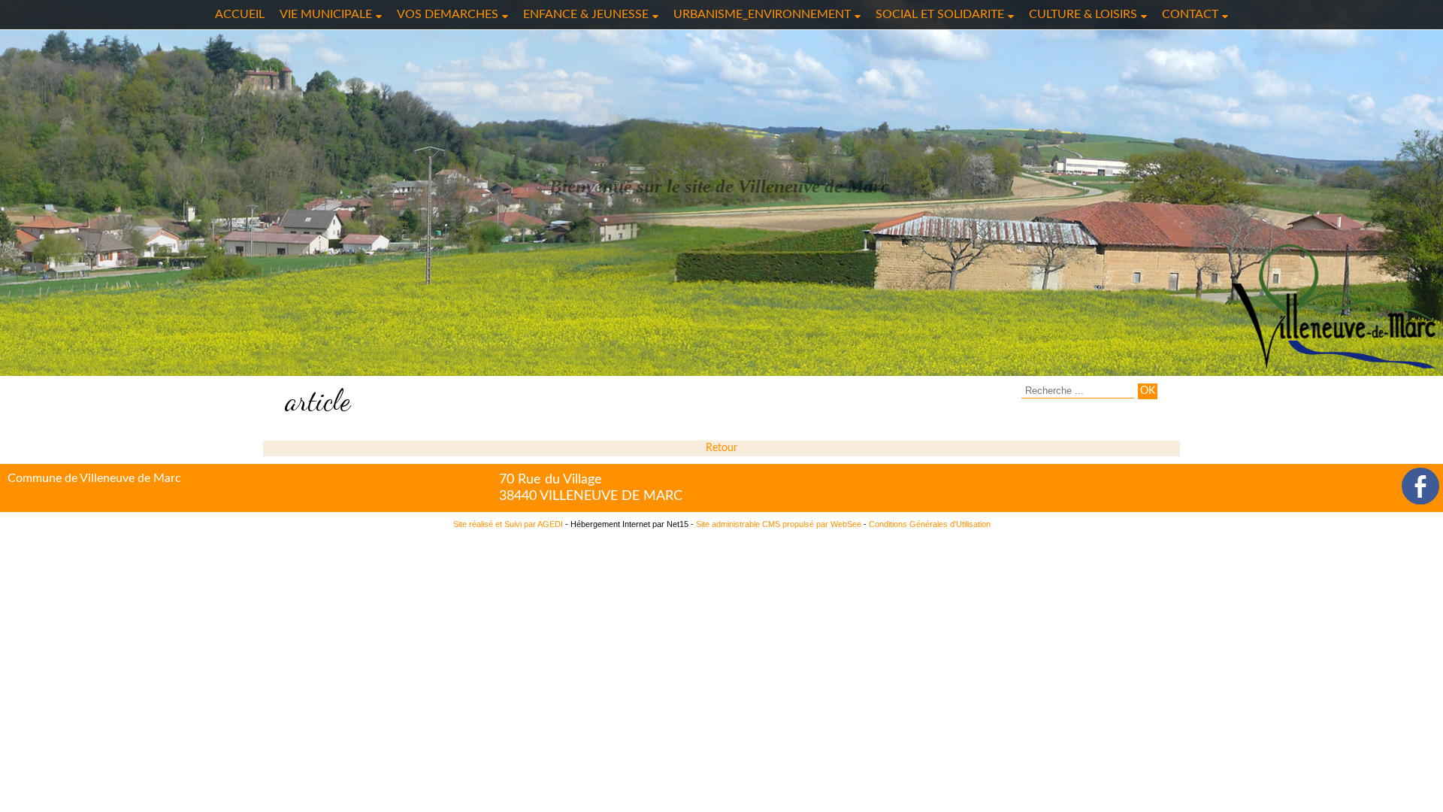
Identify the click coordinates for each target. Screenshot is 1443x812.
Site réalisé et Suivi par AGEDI (508, 524)
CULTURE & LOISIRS (1083, 14)
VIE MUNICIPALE (326, 14)
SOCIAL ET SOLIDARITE (940, 14)
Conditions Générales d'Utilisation (930, 524)
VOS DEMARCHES (447, 14)
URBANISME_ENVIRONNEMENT (762, 14)
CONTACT (1190, 14)
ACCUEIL (240, 14)
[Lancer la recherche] (1147, 391)
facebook (1420, 486)
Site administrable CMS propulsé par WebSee (778, 524)
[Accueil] (1333, 306)
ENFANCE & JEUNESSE (586, 14)
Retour (721, 448)
